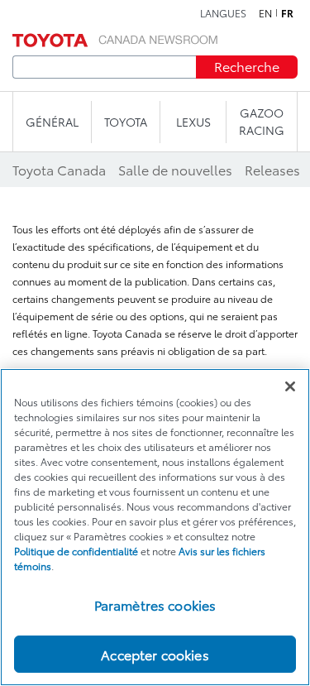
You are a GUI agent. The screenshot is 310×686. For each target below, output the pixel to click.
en (265, 13)
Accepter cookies (155, 654)
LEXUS (193, 121)
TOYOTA (125, 121)
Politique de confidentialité (76, 551)
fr (287, 13)
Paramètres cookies (155, 604)
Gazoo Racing (261, 121)
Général (52, 121)
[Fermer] (290, 386)
